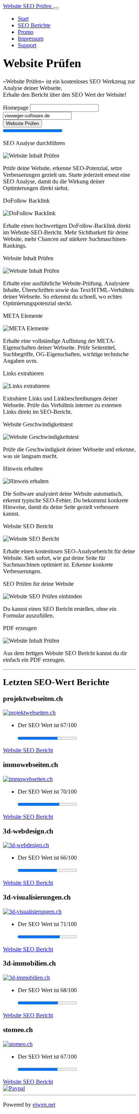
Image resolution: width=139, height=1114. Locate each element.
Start (23, 19)
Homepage (16, 107)
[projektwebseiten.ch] (29, 712)
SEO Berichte (34, 25)
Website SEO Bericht (28, 750)
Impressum (30, 38)
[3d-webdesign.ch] (26, 845)
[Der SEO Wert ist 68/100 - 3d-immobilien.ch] (77, 1003)
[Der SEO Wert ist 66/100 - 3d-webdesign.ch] (77, 870)
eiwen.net (44, 1104)
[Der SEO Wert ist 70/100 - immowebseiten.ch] (77, 804)
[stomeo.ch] (18, 1044)
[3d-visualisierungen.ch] (32, 911)
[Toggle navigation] (56, 8)
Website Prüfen (22, 123)
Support (27, 45)
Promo (25, 32)
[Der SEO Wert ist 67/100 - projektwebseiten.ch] (77, 738)
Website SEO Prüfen (28, 6)
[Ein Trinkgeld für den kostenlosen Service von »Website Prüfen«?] (14, 1088)
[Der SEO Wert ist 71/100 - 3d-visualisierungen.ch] (77, 937)
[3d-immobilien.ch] (26, 977)
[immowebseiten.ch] (28, 779)
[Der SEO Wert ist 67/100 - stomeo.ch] (77, 1069)
